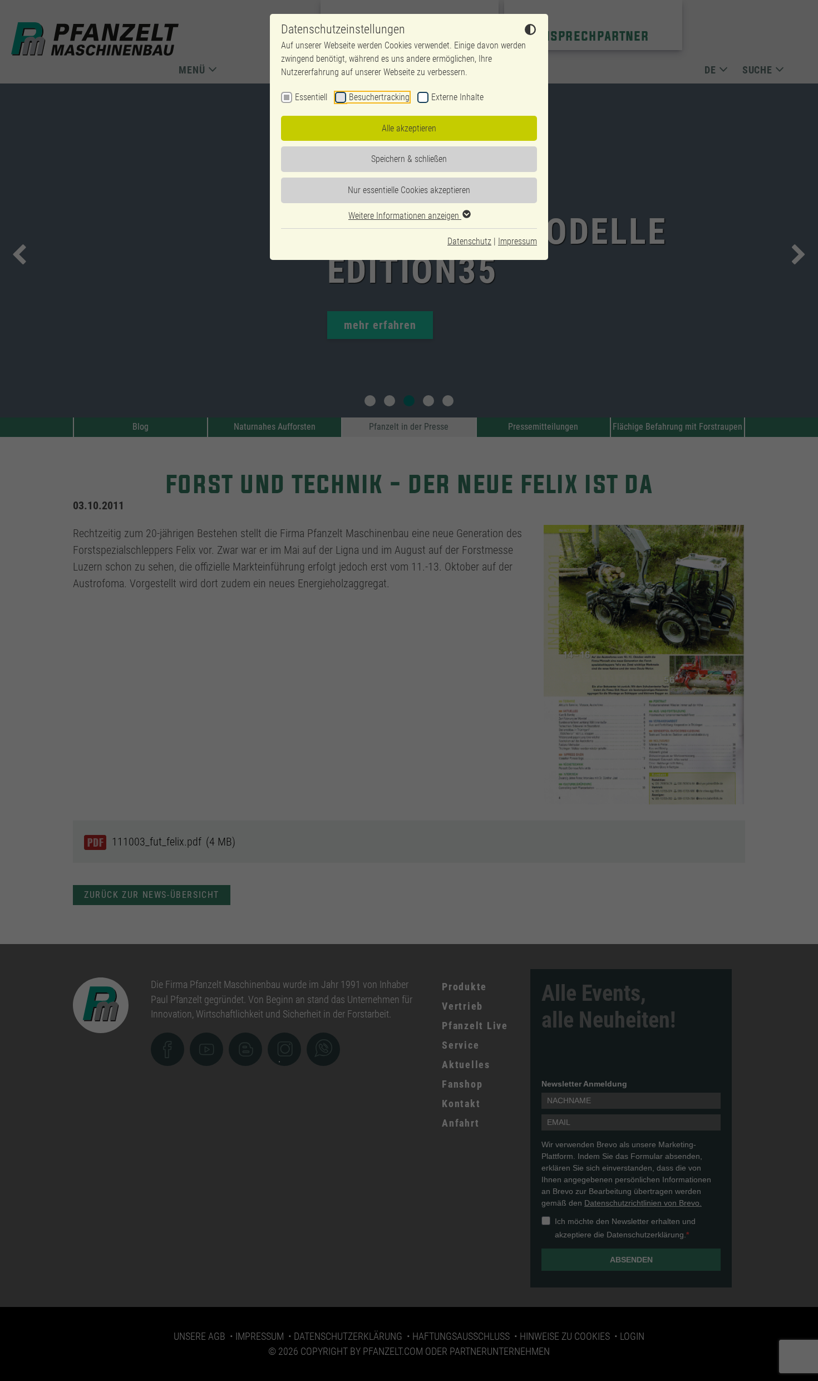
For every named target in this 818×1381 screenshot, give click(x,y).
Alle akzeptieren (409, 128)
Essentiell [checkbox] (311, 97)
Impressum (517, 241)
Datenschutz (469, 241)
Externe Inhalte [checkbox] (457, 97)
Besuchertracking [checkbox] (379, 97)
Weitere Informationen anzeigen (404, 215)
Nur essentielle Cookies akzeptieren (409, 190)
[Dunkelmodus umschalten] (530, 31)
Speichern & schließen (409, 159)
